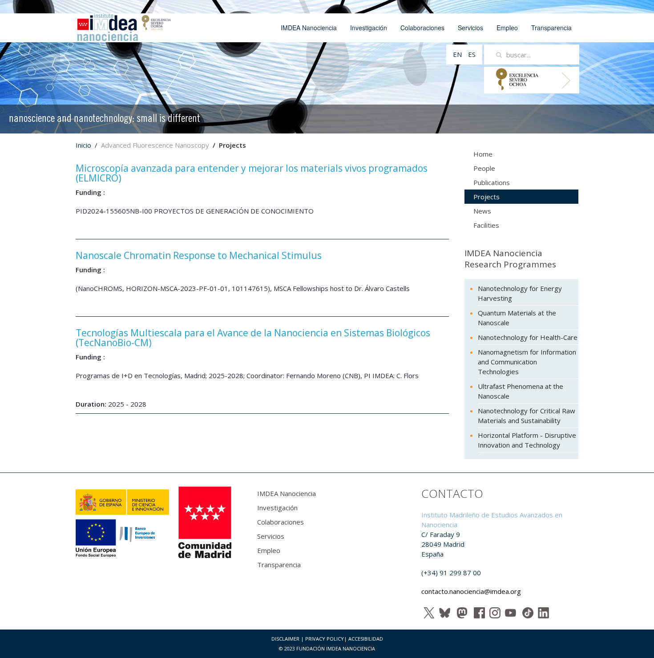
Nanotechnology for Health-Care (527, 337)
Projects (486, 196)
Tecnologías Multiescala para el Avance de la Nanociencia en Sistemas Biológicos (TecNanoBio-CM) (253, 338)
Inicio (83, 145)
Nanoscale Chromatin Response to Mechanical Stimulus (199, 255)
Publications (491, 182)
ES (472, 54)
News (482, 210)
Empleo (507, 27)
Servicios (470, 27)
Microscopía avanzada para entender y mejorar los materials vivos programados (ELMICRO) (252, 173)
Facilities (486, 225)
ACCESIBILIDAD (365, 638)
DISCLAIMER (285, 638)
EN (458, 54)
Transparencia (551, 27)
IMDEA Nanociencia (309, 27)
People (484, 168)
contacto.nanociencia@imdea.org (471, 591)
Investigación (368, 27)
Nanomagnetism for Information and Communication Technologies (527, 361)
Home (483, 153)
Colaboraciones (422, 27)
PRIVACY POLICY (324, 638)
